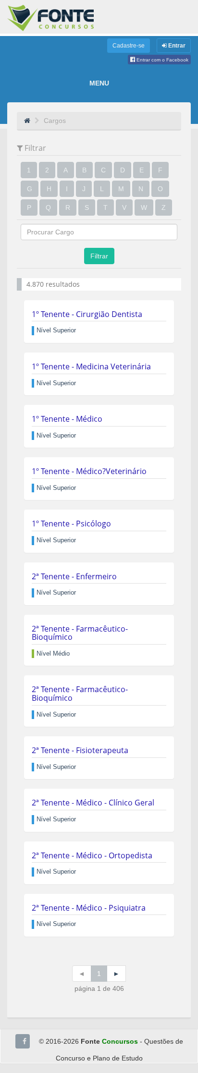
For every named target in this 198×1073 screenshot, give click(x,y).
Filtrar (99, 256)
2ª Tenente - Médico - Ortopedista (92, 855)
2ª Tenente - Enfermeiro (74, 576)
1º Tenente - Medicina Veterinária (91, 366)
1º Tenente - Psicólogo (71, 523)
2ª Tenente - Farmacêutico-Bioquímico (80, 633)
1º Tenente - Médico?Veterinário (89, 471)
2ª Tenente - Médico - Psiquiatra (89, 907)
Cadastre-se (128, 45)
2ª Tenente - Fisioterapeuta (80, 750)
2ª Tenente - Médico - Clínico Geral (93, 802)
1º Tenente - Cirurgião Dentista (87, 314)
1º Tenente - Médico (67, 419)
